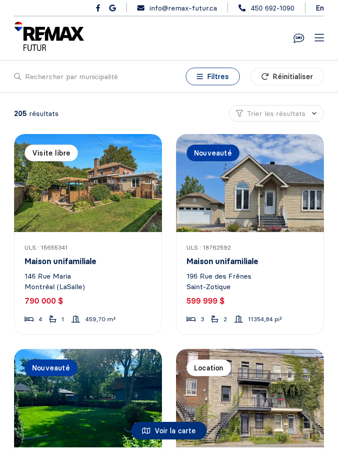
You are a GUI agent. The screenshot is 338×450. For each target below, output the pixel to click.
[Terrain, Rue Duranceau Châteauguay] (88, 398)
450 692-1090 (272, 8)
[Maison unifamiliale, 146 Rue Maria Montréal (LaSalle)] (88, 183)
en (320, 8)
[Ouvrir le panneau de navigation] (319, 38)
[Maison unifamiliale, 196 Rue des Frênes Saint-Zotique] (250, 183)
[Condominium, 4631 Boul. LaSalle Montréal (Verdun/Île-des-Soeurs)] (250, 398)
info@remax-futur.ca (183, 8)
